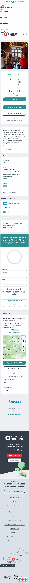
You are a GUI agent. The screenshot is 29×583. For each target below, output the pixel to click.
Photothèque (14, 497)
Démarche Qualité (14, 516)
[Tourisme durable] (26, 35)
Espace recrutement (14, 512)
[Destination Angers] (10, 34)
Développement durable (14, 520)
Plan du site (14, 532)
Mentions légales (14, 528)
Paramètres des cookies (14, 541)
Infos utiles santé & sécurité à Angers (15, 524)
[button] (23, 34)
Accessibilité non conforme (14, 537)
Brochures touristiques (14, 506)
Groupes (14, 501)
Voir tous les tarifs (14, 95)
